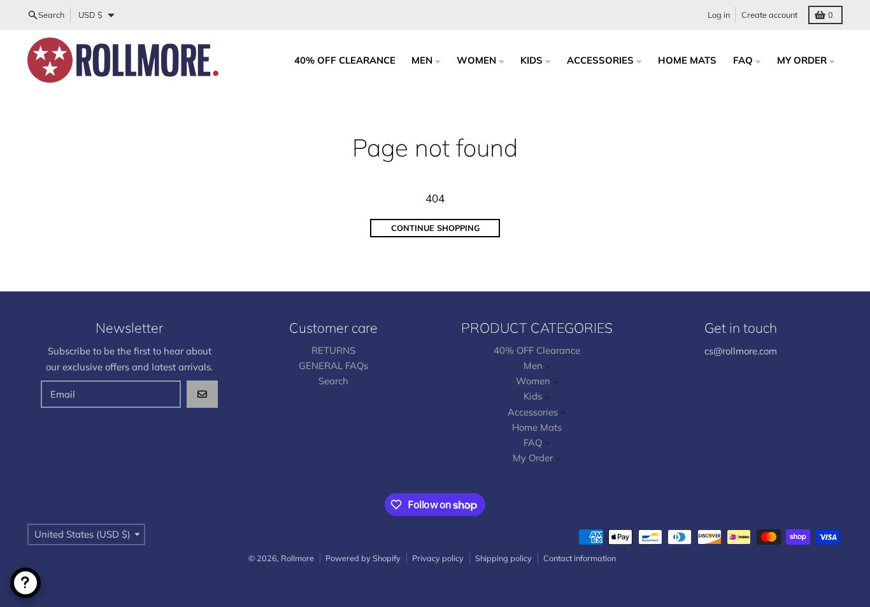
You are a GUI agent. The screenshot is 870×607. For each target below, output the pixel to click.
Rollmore (297, 558)
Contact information (579, 558)
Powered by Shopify (363, 558)
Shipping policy (503, 558)
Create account (769, 15)
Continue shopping (435, 228)
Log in (719, 15)
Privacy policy (438, 558)
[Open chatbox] (25, 583)
